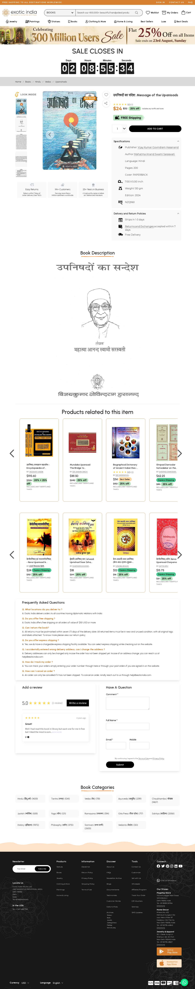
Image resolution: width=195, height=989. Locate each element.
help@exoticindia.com (32, 656)
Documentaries (113, 890)
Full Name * (111, 720)
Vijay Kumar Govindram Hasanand (158, 147)
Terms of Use (143, 758)
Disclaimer (86, 867)
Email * (109, 739)
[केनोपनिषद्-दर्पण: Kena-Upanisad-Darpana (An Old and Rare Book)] (169, 554)
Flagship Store (164, 893)
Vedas (48, 81)
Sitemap (135, 907)
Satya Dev (163, 566)
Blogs (109, 884)
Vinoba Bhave (122, 566)
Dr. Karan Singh (80, 472)
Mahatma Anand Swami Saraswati (154, 154)
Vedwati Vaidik (36, 472)
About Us (110, 867)
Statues (60, 867)
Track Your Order (138, 895)
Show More (57, 732)
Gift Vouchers (137, 901)
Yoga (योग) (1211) (58, 813)
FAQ (190, 2)
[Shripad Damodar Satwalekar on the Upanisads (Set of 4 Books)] (169, 460)
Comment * (112, 694)
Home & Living (62, 895)
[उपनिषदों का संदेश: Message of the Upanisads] (21, 107)
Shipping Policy (88, 884)
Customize (136, 872)
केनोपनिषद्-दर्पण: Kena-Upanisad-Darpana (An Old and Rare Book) (168, 562)
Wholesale (136, 884)
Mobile (132, 739)
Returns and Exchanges (139, 226)
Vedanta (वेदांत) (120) (128, 825)
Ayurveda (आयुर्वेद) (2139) (129, 798)
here (96, 666)
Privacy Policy (158, 758)
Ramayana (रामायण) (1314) (97, 813)
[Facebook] (158, 867)
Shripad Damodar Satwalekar (166, 473)
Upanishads (61, 81)
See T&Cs (37, 195)
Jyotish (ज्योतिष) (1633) (28, 813)
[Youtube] (180, 867)
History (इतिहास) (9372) (28, 825)
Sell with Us (136, 878)
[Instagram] (171, 867)
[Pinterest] (167, 867)
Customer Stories (114, 901)
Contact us (176, 2)
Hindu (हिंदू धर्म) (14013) (28, 798)
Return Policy (87, 872)
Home (18, 81)
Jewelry (60, 878)
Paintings (61, 890)
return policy (79, 635)
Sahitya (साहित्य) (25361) (163, 813)
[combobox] (104, 12)
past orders (119, 666)
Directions (161, 906)
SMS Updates (137, 912)
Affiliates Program (139, 890)
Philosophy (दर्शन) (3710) (62, 825)
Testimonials (112, 895)
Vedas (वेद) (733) (92, 798)
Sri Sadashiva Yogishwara (120, 476)
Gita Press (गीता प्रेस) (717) (130, 813)
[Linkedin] (175, 867)
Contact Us (136, 867)
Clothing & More (63, 884)
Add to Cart (155, 128)
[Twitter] (163, 867)
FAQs (109, 872)
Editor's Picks (112, 907)
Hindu (38, 81)
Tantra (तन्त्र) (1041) (60, 798)
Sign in (160, 2)
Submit (120, 764)
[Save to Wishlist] (106, 96)
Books (28, 81)
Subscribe (42, 869)
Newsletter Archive (114, 878)
